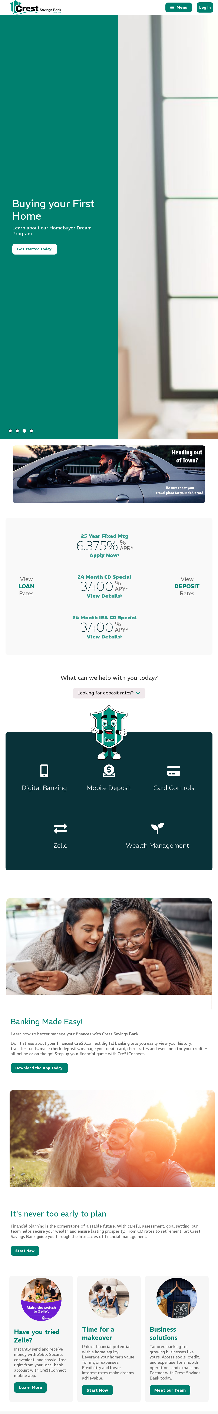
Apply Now (103, 555)
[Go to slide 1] (10, 431)
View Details (103, 596)
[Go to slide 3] (24, 431)
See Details (28, 240)
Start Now (24, 1250)
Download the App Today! (39, 1068)
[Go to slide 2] (17, 431)
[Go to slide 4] (31, 431)
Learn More (30, 1387)
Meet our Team (170, 1390)
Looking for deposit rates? (105, 693)
